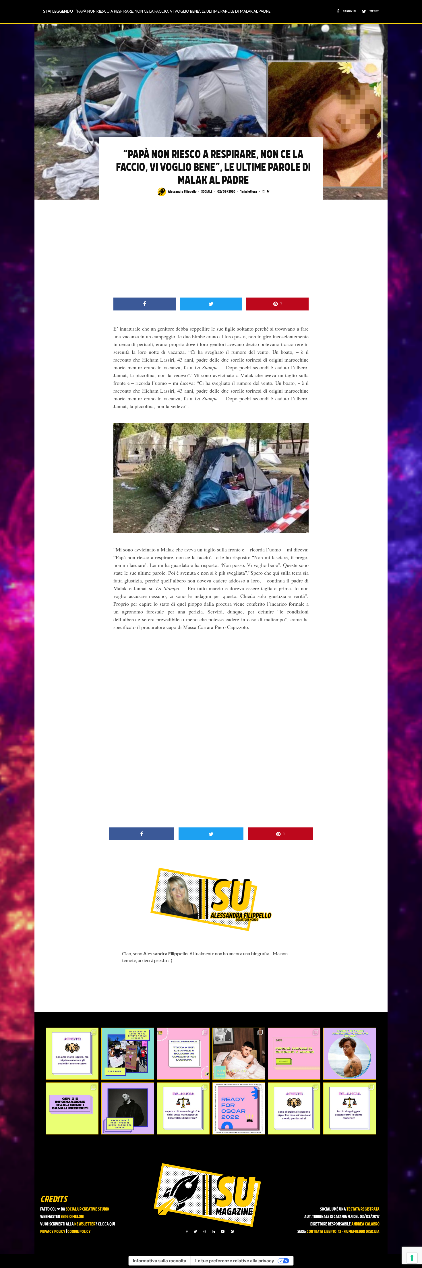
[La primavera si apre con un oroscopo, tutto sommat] (183, 1108)
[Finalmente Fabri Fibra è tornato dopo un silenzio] (127, 1108)
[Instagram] (204, 1231)
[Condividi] (144, 304)
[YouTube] (222, 1231)
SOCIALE (206, 192)
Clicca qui (106, 1224)
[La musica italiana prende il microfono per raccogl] (183, 1054)
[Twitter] (195, 1231)
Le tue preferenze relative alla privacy (234, 1260)
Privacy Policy (52, 1232)
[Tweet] (211, 304)
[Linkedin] (213, 1231)
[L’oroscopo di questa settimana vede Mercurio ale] (349, 1108)
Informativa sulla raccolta (159, 1260)
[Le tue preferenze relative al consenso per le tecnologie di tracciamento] (411, 1257)
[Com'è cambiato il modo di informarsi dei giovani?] (72, 1108)
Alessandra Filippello (182, 192)
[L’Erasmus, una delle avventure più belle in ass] (294, 1054)
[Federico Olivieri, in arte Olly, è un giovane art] (238, 1054)
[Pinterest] (232, 1231)
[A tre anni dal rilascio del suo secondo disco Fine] (349, 1054)
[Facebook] (187, 1231)
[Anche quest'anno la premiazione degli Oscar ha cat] (238, 1108)
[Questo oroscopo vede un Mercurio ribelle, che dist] (72, 1054)
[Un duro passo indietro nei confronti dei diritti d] (127, 1054)
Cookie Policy (79, 1232)
